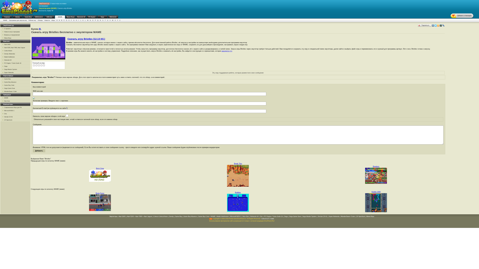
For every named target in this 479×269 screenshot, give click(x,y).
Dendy (17, 17)
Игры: (53, 20)
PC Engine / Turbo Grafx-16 (12, 63)
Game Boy (28, 17)
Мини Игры (70, 17)
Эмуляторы (113, 216)
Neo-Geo (7, 101)
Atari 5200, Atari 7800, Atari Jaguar (14, 47)
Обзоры (40, 20)
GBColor (49, 17)
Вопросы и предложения (12, 35)
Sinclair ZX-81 (8, 117)
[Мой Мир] (441, 25)
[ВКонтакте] (433, 25)
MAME (60, 17)
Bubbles (238, 192)
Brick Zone (100, 168)
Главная (7, 17)
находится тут (227, 51)
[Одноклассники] (438, 25)
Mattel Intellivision (9, 57)
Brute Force (100, 193)
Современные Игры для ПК (13, 107)
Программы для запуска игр (18, 20)
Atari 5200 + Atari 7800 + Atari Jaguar (139, 216)
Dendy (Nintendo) (9, 54)
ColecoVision (8, 50)
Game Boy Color (9, 85)
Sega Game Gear (9, 88)
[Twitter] (435, 25)
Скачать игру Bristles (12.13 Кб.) (86, 39)
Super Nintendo (9, 72)
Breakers (376, 166)
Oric (5, 113)
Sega (102, 17)
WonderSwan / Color (10, 91)
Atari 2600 (7, 44)
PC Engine (91, 17)
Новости (47, 20)
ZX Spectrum (8, 120)
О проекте (7, 28)
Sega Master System (10, 69)
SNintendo (113, 17)
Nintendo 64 (81, 17)
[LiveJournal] (443, 25)
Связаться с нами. (267, 219)
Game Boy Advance (10, 82)
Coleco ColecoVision (160, 216)
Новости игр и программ (12, 32)
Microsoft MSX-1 (9, 110)
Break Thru (238, 164)
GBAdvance (39, 17)
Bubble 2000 (376, 192)
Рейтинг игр (32, 20)
